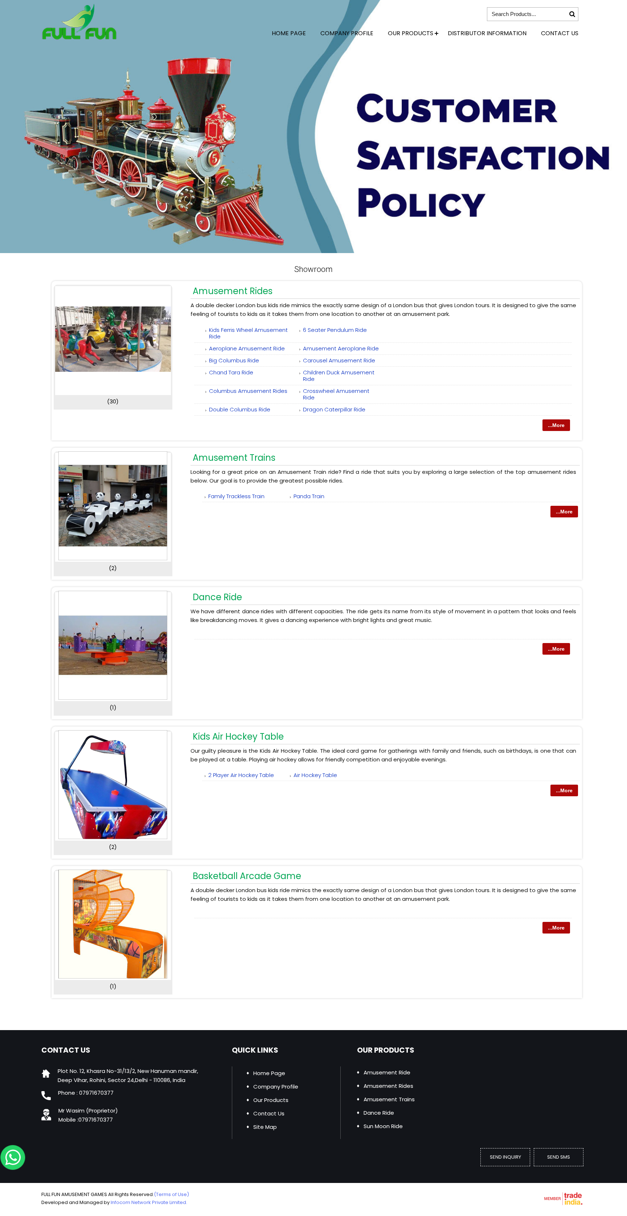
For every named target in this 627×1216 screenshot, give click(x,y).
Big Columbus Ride (234, 360)
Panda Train (309, 496)
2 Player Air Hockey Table (241, 775)
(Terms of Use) (171, 1194)
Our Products (410, 33)
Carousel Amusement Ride (339, 360)
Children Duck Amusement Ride (338, 376)
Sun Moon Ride (383, 1126)
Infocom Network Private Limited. (149, 1202)
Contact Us (559, 33)
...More (556, 425)
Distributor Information (487, 33)
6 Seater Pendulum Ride (335, 330)
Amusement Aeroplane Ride (341, 348)
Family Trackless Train (236, 496)
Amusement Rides (232, 291)
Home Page (289, 33)
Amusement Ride (387, 1072)
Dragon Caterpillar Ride (334, 409)
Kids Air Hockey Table (238, 737)
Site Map (265, 1127)
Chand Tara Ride (231, 372)
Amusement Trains (234, 458)
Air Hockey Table (315, 775)
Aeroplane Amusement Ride (247, 348)
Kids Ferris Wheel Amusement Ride (248, 333)
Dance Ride (217, 597)
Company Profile (346, 33)
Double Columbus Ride (239, 409)
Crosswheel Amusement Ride (336, 394)
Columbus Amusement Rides (248, 391)
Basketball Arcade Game (247, 876)
